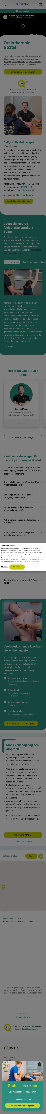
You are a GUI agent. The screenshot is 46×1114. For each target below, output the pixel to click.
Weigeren (4, 567)
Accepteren (17, 567)
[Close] (39, 1064)
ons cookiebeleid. (35, 561)
